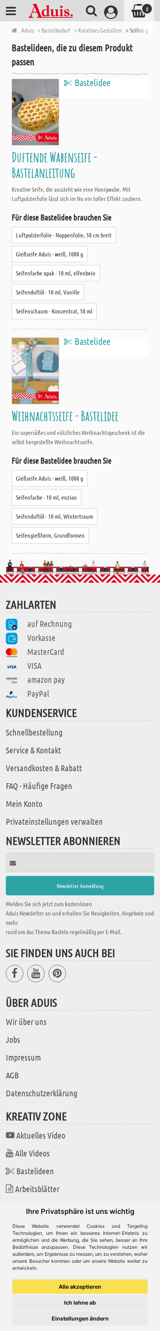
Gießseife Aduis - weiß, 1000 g (49, 254)
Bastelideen (35, 1171)
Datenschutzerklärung (41, 1093)
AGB (12, 1075)
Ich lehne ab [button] (80, 1302)
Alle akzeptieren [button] (80, 1286)
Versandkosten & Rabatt (44, 768)
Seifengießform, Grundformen (50, 535)
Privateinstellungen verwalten (54, 821)
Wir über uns (26, 1021)
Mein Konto (24, 803)
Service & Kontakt (33, 750)
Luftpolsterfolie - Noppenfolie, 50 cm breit (63, 235)
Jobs (13, 1039)
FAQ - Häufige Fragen (39, 786)
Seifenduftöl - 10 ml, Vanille (48, 292)
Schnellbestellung (34, 732)
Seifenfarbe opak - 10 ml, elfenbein (56, 273)
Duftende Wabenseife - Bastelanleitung (54, 164)
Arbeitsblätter (37, 1189)
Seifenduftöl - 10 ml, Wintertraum (54, 516)
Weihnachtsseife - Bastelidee (65, 415)
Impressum (23, 1057)
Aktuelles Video (40, 1135)
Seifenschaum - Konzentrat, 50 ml (54, 311)
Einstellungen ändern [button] (80, 1318)
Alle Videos (32, 1153)
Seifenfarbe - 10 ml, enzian (46, 497)
